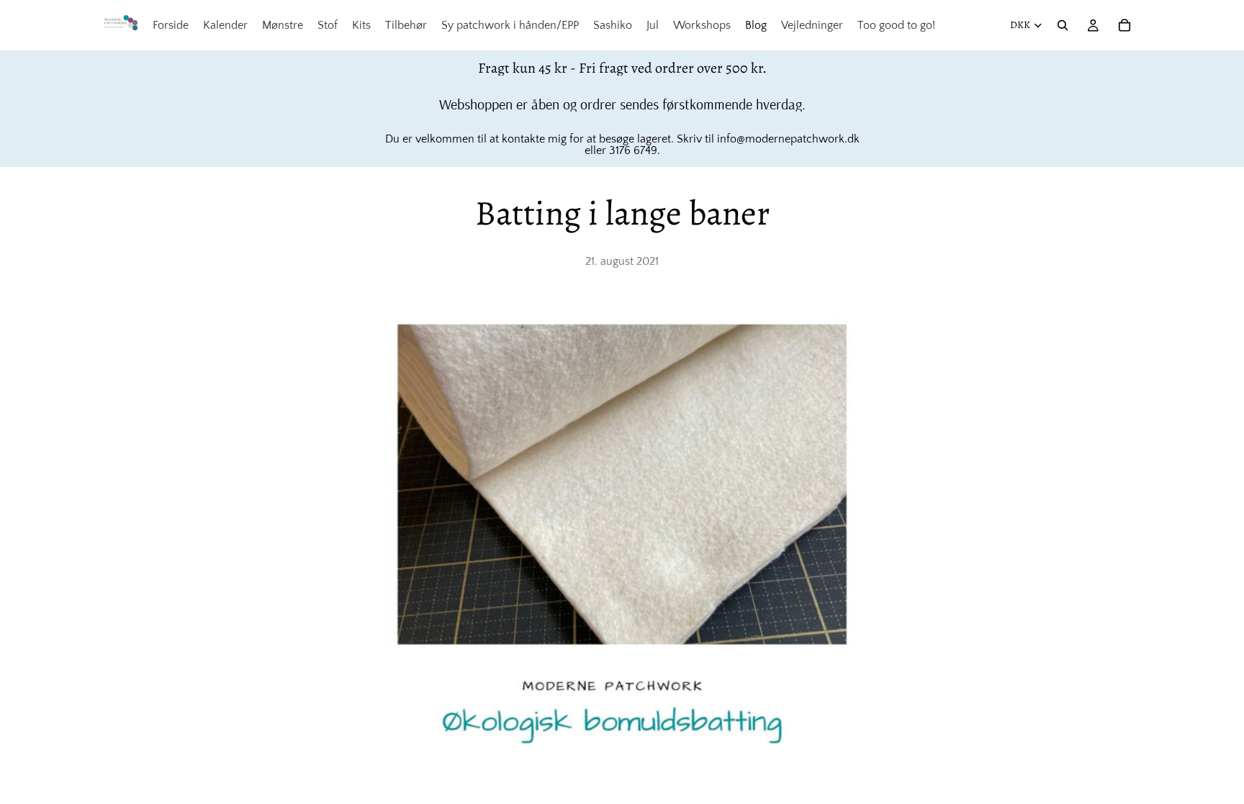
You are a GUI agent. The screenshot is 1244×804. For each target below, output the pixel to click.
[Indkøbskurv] (1124, 25)
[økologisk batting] (622, 535)
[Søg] (1062, 25)
